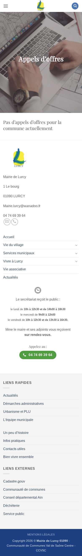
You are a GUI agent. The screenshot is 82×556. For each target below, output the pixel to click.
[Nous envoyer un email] (7, 221)
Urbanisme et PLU (17, 411)
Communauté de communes (24, 489)
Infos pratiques (14, 440)
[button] (5, 6)
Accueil (8, 237)
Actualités (10, 277)
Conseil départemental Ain (23, 497)
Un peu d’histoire (16, 433)
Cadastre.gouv (14, 481)
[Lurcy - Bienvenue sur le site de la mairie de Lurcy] (41, 6)
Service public (13, 514)
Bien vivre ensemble (18, 457)
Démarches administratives (23, 403)
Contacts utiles (14, 449)
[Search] (75, 6)
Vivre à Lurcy (13, 261)
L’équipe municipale (18, 420)
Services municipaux (18, 253)
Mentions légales (41, 534)
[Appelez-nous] (14, 221)
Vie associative (14, 269)
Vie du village (13, 245)
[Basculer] (76, 245)
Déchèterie (11, 505)
